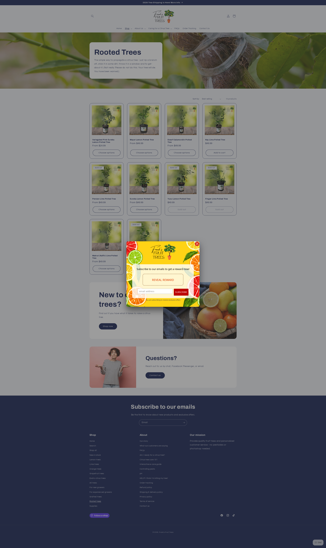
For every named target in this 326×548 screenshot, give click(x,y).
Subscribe (181, 292)
